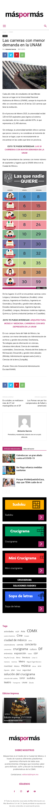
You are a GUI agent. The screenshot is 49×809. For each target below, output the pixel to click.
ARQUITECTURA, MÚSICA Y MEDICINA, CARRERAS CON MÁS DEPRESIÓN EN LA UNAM (25, 323)
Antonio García (11, 49)
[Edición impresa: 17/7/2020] (24, 710)
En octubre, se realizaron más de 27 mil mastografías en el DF (13, 403)
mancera (7, 662)
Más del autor (28, 449)
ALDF (17, 632)
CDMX (11, 32)
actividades (9, 631)
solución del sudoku (11, 678)
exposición (20, 653)
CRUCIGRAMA (24, 580)
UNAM (24, 682)
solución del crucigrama (19, 674)
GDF (36, 653)
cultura (33, 649)
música (25, 665)
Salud (19, 670)
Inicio (4, 32)
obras (34, 666)
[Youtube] (34, 791)
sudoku (31, 678)
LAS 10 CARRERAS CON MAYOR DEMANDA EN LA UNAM (24, 149)
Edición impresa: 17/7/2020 (17, 717)
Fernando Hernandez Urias (13, 720)
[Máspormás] (24, 14)
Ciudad (26, 636)
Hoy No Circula (9, 658)
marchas (14, 662)
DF (40, 648)
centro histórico (9, 636)
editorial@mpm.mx (30, 774)
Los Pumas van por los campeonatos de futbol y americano (36, 403)
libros (18, 658)
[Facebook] (14, 791)
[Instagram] (21, 791)
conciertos (7, 649)
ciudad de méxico (15, 640)
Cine (19, 635)
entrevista (8, 653)
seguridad (26, 670)
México (16, 666)
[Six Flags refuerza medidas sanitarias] (9, 470)
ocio (39, 666)
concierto (30, 644)
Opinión (6, 670)
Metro (22, 661)
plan (13, 670)
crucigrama (20, 649)
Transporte (16, 683)
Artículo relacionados (12, 449)
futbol (30, 654)
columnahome (9, 645)
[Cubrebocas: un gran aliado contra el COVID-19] (9, 458)
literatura (26, 657)
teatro (7, 682)
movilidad (8, 666)
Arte (23, 631)
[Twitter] (27, 791)
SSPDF (22, 678)
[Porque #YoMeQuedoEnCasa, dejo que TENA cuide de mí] (9, 482)
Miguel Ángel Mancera (34, 662)
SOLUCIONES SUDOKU (24, 586)
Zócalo (31, 683)
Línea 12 (34, 658)
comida (20, 644)
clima (30, 640)
